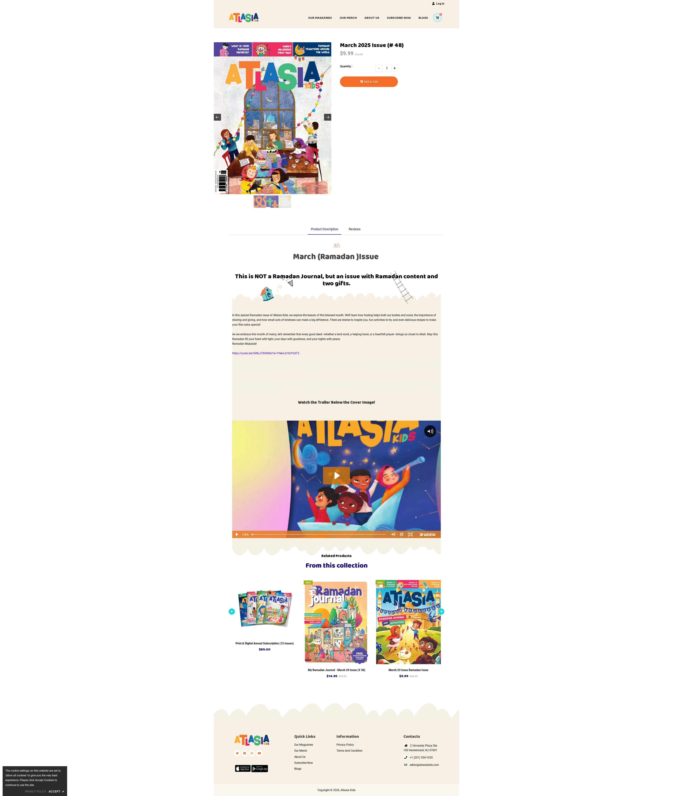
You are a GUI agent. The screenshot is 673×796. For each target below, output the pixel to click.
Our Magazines (303, 744)
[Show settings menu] (401, 534)
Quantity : (346, 66)
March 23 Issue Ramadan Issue (408, 670)
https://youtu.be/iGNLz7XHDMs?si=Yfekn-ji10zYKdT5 (265, 353)
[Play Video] (236, 534)
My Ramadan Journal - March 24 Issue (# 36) (336, 670)
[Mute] (393, 534)
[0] (436, 17)
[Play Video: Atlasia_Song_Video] (336, 475)
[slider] (319, 534)
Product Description (324, 229)
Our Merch (300, 750)
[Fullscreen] (410, 534)
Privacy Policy (345, 744)
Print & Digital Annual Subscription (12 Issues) (265, 643)
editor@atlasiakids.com (424, 765)
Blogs (297, 768)
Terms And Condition (349, 750)
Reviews (355, 229)
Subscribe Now (303, 762)
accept (56, 791)
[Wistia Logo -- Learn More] (428, 534)
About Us (299, 756)
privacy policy (35, 791)
